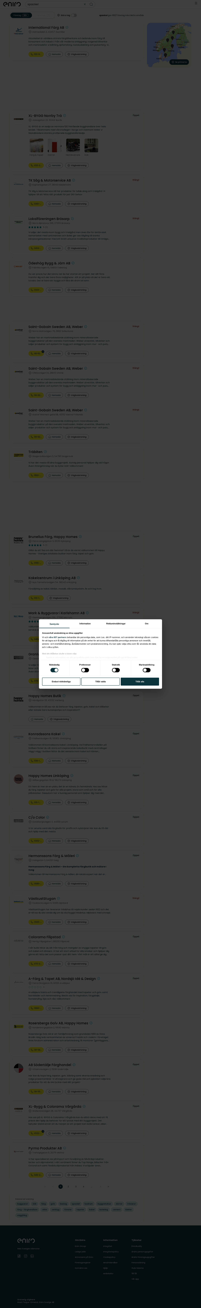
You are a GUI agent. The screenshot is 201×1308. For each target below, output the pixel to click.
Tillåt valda (100, 681)
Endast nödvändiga (61, 681)
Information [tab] (85, 623)
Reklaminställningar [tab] (116, 623)
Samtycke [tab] (54, 624)
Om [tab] (146, 623)
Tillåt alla (140, 681)
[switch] (85, 670)
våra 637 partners (57, 637)
